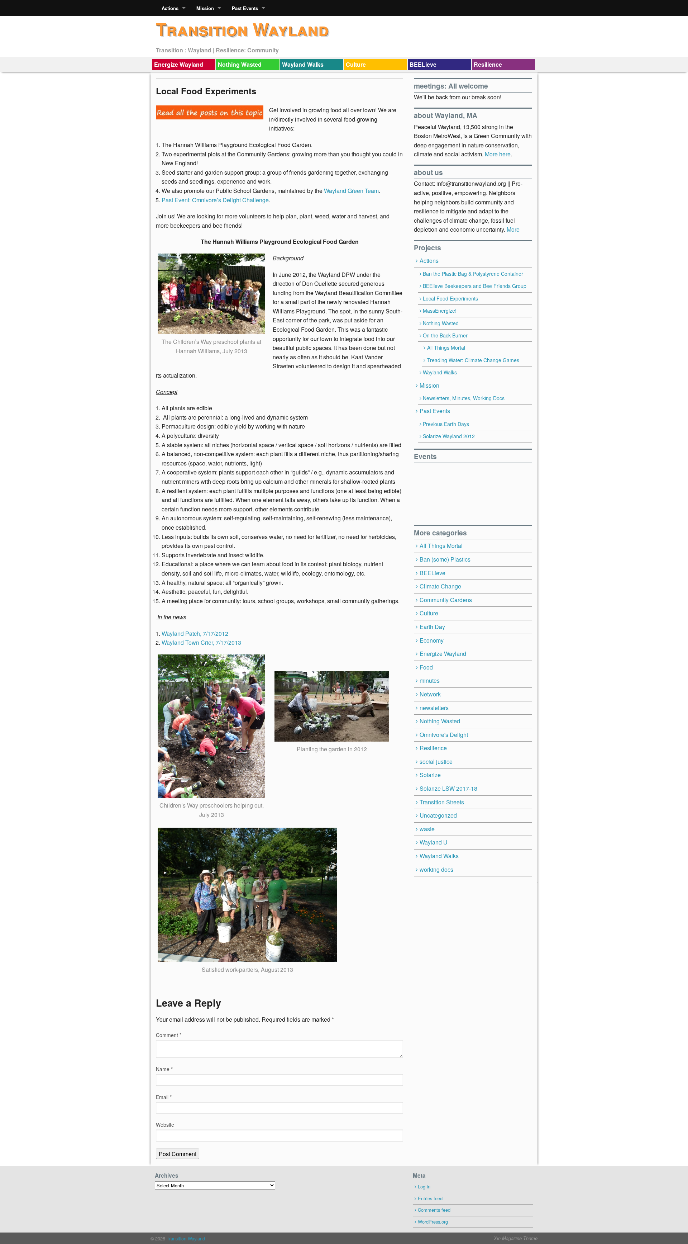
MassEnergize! (440, 310)
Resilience (488, 64)
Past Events (245, 8)
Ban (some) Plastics (445, 559)
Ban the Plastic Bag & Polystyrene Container (473, 273)
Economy (432, 640)
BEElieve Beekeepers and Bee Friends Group (474, 285)
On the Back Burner (445, 335)
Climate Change (440, 586)
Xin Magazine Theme (516, 1238)
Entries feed (430, 1198)
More (513, 229)
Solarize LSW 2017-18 (448, 788)
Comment (168, 1035)
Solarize (430, 775)
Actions (170, 8)
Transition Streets (442, 802)
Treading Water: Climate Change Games (473, 360)
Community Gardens (446, 600)
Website (165, 1124)
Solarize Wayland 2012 (449, 436)
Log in (424, 1186)
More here (498, 154)
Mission (205, 8)
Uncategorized (438, 815)
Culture (356, 64)
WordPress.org (433, 1221)
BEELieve (423, 64)
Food (426, 667)
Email (164, 1097)
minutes (430, 680)
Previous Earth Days (446, 423)
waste (427, 829)
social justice (436, 761)
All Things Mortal (446, 347)
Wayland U (434, 842)
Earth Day (432, 627)
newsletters (434, 708)
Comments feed (434, 1209)
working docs (436, 869)
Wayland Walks (303, 64)
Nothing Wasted (240, 64)
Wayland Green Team (351, 190)
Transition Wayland (242, 28)
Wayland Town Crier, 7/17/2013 (201, 642)
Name (164, 1069)
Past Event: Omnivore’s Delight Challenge (215, 200)
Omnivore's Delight (444, 734)
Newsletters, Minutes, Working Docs (464, 398)
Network (430, 694)
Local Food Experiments (450, 298)
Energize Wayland (178, 64)
